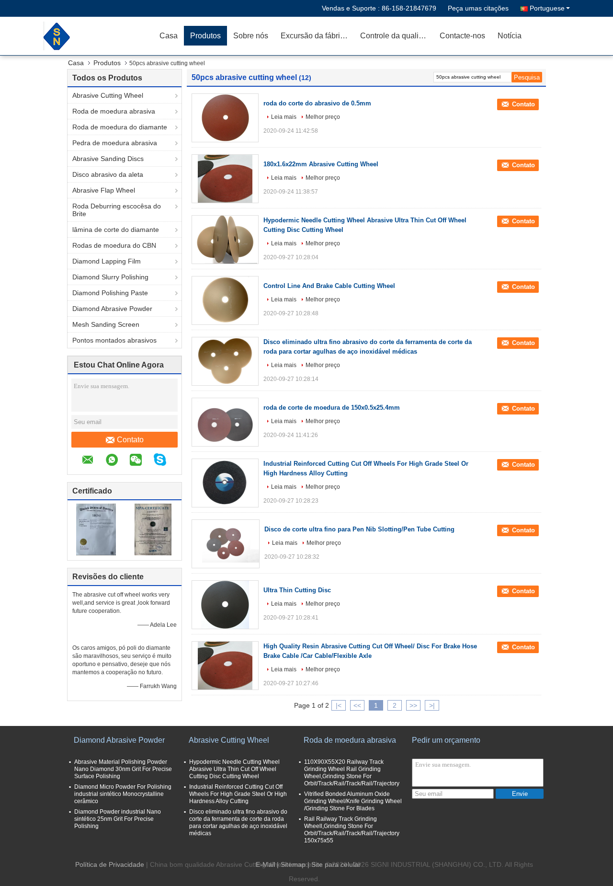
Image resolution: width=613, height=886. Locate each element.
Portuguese (547, 8)
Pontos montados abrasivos (114, 340)
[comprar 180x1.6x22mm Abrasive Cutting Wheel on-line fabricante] (225, 178)
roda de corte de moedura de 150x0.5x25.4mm (331, 407)
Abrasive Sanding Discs (108, 158)
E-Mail (265, 864)
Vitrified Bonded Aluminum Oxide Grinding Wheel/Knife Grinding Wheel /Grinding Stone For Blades (353, 801)
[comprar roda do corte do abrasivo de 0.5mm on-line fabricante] (225, 117)
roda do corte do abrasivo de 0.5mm (317, 103)
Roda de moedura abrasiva (113, 111)
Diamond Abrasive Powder (112, 308)
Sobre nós (250, 36)
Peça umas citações (478, 8)
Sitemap (293, 864)
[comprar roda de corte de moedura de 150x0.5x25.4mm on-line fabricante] (225, 422)
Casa (168, 36)
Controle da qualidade (396, 36)
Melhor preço (323, 117)
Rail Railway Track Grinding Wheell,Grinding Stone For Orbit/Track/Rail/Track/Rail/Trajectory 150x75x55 (351, 830)
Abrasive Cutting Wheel (107, 95)
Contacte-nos (462, 36)
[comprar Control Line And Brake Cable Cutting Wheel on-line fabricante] (225, 300)
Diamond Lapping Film (106, 261)
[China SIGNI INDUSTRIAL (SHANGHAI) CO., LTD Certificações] (96, 529)
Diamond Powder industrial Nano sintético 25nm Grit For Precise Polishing (117, 818)
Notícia (510, 36)
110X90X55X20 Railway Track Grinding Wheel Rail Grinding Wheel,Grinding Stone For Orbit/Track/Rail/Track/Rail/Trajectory (351, 773)
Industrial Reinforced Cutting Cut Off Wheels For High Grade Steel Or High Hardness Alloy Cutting (238, 794)
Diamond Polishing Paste (110, 293)
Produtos (205, 36)
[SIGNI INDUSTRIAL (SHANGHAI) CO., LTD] (98, 36)
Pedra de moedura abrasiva (114, 143)
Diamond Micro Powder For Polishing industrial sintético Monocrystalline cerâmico (122, 794)
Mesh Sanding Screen (105, 324)
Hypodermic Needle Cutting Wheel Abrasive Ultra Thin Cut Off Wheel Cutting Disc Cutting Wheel (234, 769)
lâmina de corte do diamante (115, 229)
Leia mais (283, 117)
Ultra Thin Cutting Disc (297, 590)
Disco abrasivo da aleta (107, 174)
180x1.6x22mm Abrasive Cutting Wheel (320, 164)
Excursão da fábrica (314, 36)
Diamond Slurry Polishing (110, 277)
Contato (130, 440)
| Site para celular (334, 864)
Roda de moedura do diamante (119, 127)
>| (432, 705)
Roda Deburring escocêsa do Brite (116, 210)
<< (357, 705)
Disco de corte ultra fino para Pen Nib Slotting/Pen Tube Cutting (359, 529)
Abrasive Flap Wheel (103, 190)
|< (338, 705)
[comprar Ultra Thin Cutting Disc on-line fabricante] (225, 604)
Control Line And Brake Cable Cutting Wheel (329, 285)
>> (413, 705)
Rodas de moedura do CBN (114, 245)
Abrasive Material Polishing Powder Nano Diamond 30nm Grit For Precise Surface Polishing (123, 769)
